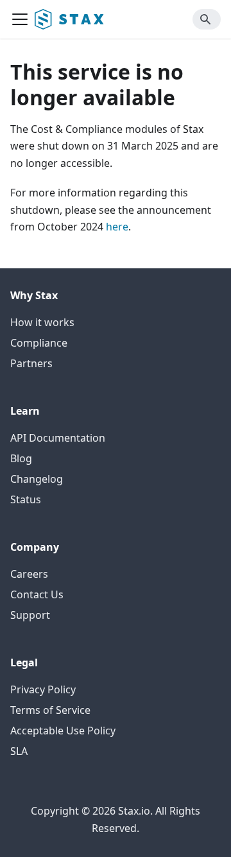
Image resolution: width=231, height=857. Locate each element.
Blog (21, 458)
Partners (31, 363)
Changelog (36, 479)
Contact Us (37, 594)
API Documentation (57, 438)
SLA (19, 751)
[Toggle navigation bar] (20, 19)
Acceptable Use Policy (63, 730)
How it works (42, 322)
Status (25, 499)
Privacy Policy (43, 689)
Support (30, 615)
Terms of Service (50, 710)
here (117, 227)
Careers (29, 574)
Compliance (38, 343)
